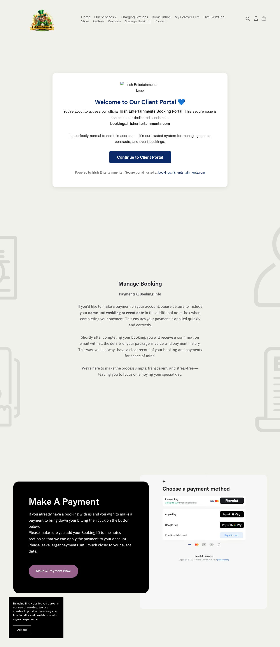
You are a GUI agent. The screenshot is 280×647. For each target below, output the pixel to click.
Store (85, 21)
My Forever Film (187, 17)
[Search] (248, 18)
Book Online (161, 17)
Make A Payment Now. (53, 571)
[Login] (256, 18)
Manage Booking (137, 21)
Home (85, 17)
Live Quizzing (213, 17)
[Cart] (265, 18)
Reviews (114, 21)
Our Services (104, 17)
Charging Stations (134, 17)
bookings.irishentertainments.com (181, 172)
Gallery (98, 21)
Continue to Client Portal (140, 157)
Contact (160, 21)
